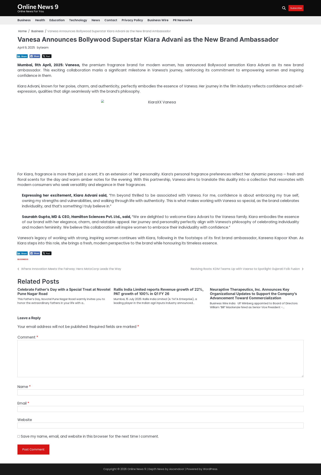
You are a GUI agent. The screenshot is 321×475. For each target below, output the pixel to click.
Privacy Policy (132, 20)
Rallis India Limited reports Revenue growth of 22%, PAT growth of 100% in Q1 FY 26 (158, 291)
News (96, 20)
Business (24, 20)
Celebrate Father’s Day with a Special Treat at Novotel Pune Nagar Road (63, 291)
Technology (78, 20)
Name (24, 386)
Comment (27, 337)
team (44, 47)
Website (24, 419)
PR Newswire (182, 20)
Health (40, 20)
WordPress (210, 469)
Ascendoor (176, 469)
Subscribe (296, 8)
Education (57, 20)
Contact (110, 20)
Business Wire (157, 20)
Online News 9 (38, 6)
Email (23, 403)
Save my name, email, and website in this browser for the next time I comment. (90, 436)
